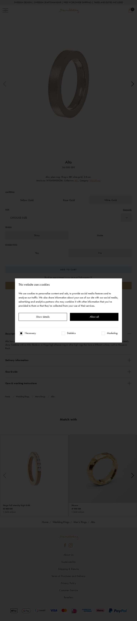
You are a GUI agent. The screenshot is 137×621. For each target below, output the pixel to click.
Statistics (71, 333)
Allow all (94, 317)
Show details (42, 317)
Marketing (112, 333)
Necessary (30, 333)
